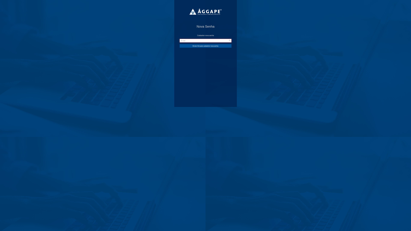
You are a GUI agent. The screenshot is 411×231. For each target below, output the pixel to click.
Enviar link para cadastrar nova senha (205, 46)
